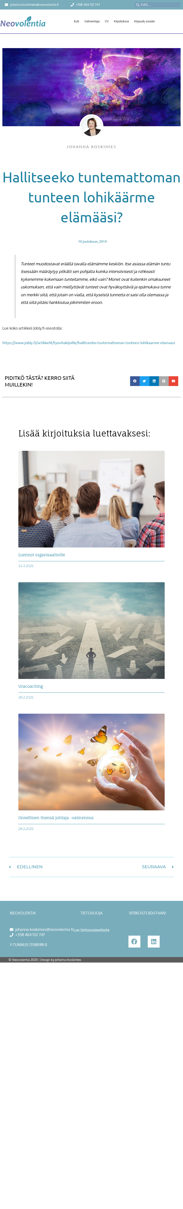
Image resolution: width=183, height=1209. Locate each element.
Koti (76, 21)
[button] (135, 381)
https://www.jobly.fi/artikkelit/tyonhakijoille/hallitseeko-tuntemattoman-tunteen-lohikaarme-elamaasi (88, 342)
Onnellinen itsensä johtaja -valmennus (56, 817)
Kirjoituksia (121, 21)
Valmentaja (92, 21)
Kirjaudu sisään (144, 21)
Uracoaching (30, 686)
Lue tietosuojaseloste (91, 929)
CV (107, 21)
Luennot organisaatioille (41, 554)
